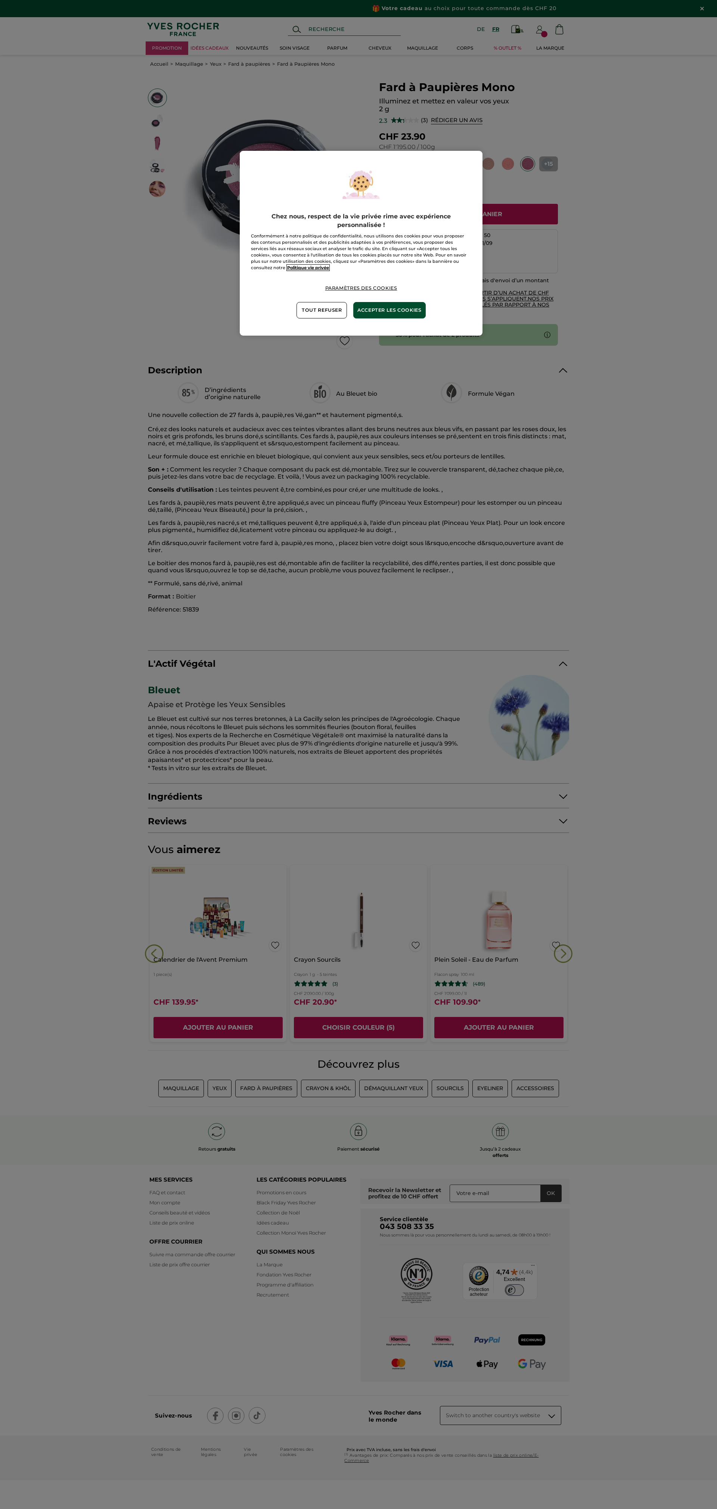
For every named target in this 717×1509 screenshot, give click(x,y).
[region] (361, 243)
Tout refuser (322, 310)
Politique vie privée (308, 267)
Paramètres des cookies (361, 288)
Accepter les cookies (389, 310)
